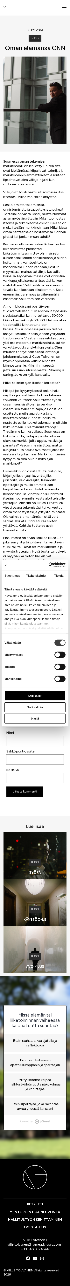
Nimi (10, 733)
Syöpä (35, 872)
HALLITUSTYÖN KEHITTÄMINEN (35, 1219)
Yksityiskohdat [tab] (36, 575)
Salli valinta (35, 707)
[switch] (60, 655)
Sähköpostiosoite (20, 751)
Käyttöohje (35, 919)
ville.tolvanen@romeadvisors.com (34, 1244)
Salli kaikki (35, 695)
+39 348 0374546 (35, 1249)
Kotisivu (12, 770)
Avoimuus (35, 966)
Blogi (35, 38)
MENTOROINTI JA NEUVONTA (35, 1212)
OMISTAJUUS (35, 1227)
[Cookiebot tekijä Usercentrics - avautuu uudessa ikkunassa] (49, 564)
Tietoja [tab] (59, 575)
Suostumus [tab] (12, 575)
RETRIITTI (35, 1204)
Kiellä (35, 718)
